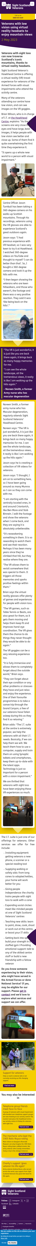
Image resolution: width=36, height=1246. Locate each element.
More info (4, 1238)
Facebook (4, 1204)
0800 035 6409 (18, 18)
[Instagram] (10, 1201)
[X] (22, 1201)
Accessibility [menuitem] (12, 1223)
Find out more (9, 1085)
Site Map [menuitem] (4, 1223)
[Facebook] (27, 1201)
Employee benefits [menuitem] (8, 1226)
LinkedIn (16, 1204)
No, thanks (12, 1243)
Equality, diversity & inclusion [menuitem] (11, 1229)
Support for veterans (13, 1073)
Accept (4, 1243)
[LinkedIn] (10, 1204)
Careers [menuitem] (20, 1223)
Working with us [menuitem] (27, 1229)
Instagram (16, 1201)
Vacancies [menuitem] (28, 1223)
